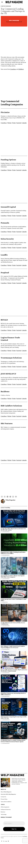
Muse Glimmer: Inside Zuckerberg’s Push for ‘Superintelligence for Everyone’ (13, 647)
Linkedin (24, 123)
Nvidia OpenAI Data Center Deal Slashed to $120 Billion (13, 600)
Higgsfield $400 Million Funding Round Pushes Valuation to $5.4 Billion (13, 553)
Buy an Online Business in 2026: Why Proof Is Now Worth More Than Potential (14, 670)
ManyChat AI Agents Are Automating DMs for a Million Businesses (13, 694)
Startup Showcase (6, 6)
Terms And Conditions (6, 801)
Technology (3, 814)
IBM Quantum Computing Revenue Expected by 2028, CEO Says (14, 717)
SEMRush (21, 69)
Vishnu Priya (5, 602)
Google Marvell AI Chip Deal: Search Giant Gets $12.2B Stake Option (13, 529)
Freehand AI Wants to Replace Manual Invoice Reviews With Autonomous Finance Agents (13, 741)
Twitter (14, 123)
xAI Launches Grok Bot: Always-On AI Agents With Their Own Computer (12, 576)
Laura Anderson (5, 531)
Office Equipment (5, 807)
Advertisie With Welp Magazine (8, 794)
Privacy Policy (4, 799)
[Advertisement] (14, 42)
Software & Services (6, 809)
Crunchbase (13, 69)
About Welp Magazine (6, 791)
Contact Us (3, 796)
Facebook (18, 123)
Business (3, 812)
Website (9, 123)
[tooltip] (2, 497)
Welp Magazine (10, 500)
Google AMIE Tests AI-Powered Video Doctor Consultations (13, 623)
